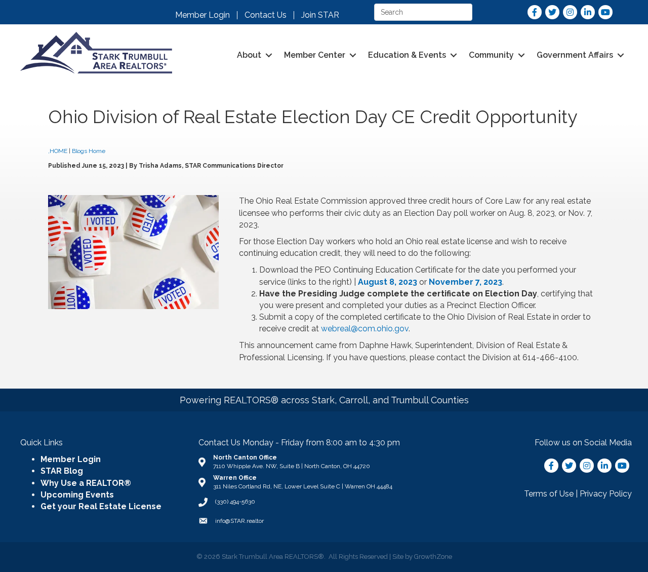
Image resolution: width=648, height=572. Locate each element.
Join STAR (320, 15)
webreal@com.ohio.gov (365, 328)
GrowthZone (433, 556)
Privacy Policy (606, 494)
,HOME (57, 151)
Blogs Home (89, 151)
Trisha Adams (160, 165)
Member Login (202, 15)
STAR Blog (61, 471)
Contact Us (266, 15)
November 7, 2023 (465, 282)
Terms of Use (549, 494)
